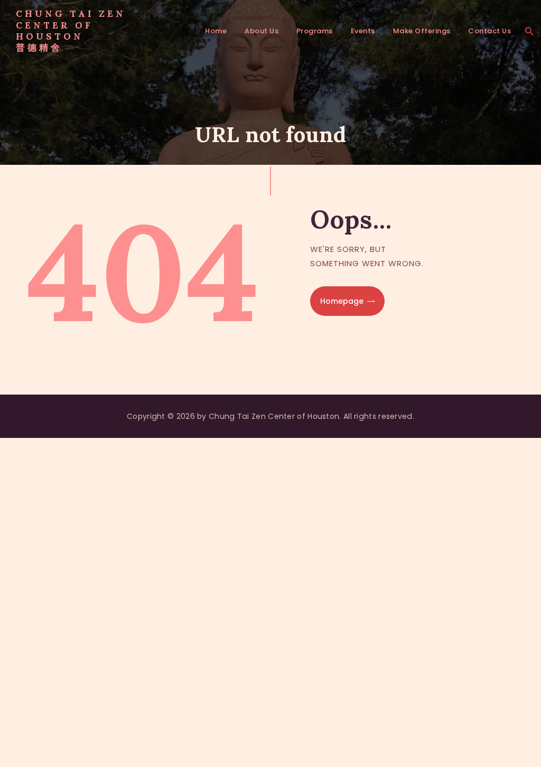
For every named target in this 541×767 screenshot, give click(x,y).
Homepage (341, 301)
